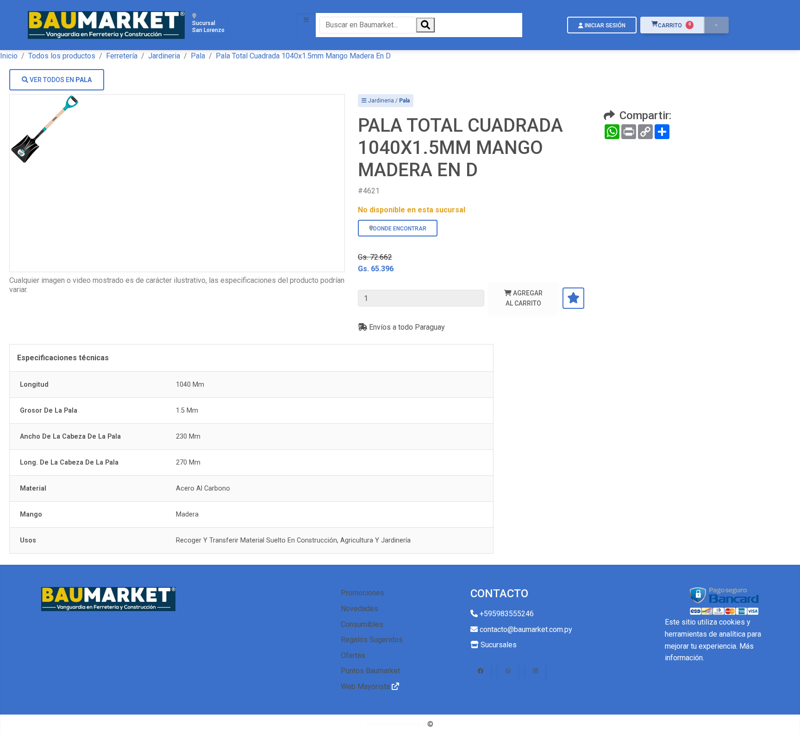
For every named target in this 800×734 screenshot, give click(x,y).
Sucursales (498, 644)
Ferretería (122, 55)
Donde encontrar (399, 228)
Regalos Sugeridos (372, 639)
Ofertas (353, 655)
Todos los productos (61, 55)
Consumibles (362, 624)
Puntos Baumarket (370, 670)
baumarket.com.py (396, 724)
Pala (198, 55)
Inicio (9, 55)
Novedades (359, 608)
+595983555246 (506, 613)
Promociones (362, 592)
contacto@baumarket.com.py (525, 629)
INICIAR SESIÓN (604, 25)
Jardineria (164, 55)
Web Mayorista (366, 686)
